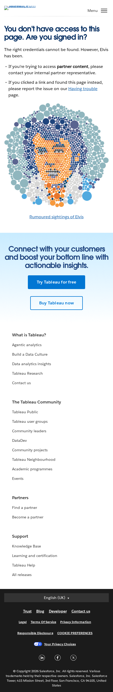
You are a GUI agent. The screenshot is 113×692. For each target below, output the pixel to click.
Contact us (21, 382)
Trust (27, 611)
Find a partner (24, 507)
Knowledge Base (26, 546)
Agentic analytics (27, 344)
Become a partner (27, 517)
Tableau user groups (30, 421)
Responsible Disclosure (35, 633)
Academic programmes (32, 469)
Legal (23, 622)
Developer (58, 611)
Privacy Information (75, 622)
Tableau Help (23, 565)
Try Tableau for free (56, 282)
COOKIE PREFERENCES (75, 633)
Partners (20, 497)
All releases (22, 574)
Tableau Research (27, 373)
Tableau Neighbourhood (33, 459)
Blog (40, 611)
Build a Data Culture (30, 354)
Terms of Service (43, 622)
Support (20, 536)
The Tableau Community (36, 402)
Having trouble (82, 88)
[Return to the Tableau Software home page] (22, 5)
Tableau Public (25, 412)
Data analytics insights (31, 363)
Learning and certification (35, 555)
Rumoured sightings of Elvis (56, 217)
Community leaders (29, 431)
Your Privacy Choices (60, 644)
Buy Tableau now (56, 303)
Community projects (30, 450)
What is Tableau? (29, 335)
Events (17, 478)
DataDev (19, 440)
